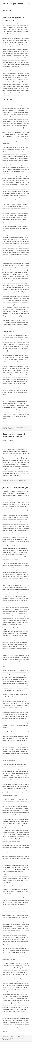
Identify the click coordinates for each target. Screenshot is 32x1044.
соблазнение (19, 1038)
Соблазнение (14, 1036)
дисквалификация (6, 1038)
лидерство (13, 1038)
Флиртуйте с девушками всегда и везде (13, 18)
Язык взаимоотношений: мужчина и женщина (13, 435)
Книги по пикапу (14, 480)
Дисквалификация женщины (15, 487)
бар (17, 427)
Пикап (12, 427)
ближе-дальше (22, 1036)
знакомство (20, 427)
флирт (3, 428)
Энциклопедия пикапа (12, 3)
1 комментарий (11, 428)
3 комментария (7, 1039)
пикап (25, 427)
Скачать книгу (6, 444)
